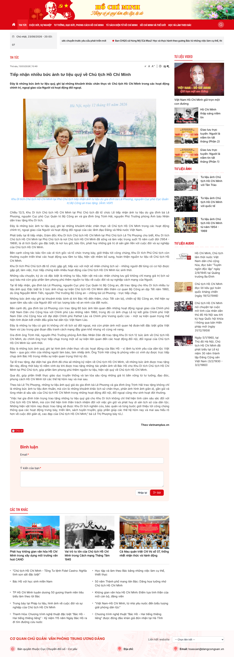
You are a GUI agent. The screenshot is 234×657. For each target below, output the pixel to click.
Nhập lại (142, 492)
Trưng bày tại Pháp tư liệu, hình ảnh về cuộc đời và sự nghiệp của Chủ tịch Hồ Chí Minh (48, 605)
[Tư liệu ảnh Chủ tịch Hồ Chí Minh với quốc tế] (186, 203)
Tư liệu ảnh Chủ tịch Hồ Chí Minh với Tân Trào (211, 181)
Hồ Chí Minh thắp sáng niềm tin (210, 113)
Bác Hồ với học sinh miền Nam (32, 581)
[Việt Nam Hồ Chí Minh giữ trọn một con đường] (199, 79)
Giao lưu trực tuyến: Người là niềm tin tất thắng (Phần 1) (210, 155)
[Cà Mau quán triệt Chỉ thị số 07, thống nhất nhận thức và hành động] (144, 532)
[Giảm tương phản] (168, 66)
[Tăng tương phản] (164, 66)
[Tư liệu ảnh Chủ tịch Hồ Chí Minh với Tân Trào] (186, 182)
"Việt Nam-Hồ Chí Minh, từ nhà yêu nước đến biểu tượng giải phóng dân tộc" (131, 605)
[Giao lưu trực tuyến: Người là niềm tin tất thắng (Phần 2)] (186, 136)
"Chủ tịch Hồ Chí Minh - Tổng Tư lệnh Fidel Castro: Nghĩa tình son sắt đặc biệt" (50, 572)
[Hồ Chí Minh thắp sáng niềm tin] (186, 115)
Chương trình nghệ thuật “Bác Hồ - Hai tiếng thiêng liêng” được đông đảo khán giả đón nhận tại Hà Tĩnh (129, 616)
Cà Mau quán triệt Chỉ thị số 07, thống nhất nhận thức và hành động (144, 553)
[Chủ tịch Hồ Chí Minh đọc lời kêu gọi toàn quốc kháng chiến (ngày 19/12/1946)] (183, 287)
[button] (221, 25)
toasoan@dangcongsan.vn (206, 649)
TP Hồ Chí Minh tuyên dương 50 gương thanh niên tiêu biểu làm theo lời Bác (48, 594)
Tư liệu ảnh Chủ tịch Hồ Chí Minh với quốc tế (211, 202)
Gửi (159, 492)
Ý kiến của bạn (30, 468)
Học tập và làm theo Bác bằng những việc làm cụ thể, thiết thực (130, 572)
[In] (160, 66)
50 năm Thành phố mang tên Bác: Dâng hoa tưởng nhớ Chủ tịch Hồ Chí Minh (130, 583)
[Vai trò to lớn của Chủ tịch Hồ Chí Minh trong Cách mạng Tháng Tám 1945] (89, 532)
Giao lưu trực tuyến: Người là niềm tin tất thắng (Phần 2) (210, 135)
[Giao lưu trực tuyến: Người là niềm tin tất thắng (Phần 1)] (186, 156)
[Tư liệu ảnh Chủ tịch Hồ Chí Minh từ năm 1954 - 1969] (186, 224)
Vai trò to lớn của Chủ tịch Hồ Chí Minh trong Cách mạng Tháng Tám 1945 (87, 555)
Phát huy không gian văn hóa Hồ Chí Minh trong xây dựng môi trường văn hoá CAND (34, 555)
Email (24, 454)
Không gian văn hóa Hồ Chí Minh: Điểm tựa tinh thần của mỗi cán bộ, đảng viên (131, 594)
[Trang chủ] (13, 24)
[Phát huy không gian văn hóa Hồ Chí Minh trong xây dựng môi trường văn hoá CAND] (35, 532)
